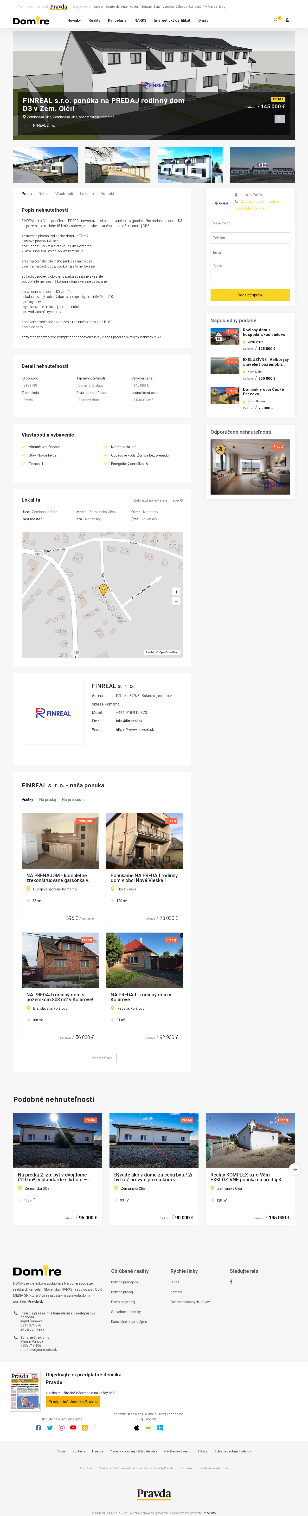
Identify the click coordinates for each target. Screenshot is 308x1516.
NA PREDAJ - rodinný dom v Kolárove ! (141, 997)
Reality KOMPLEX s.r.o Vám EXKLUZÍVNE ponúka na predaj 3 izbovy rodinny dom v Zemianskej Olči (247, 1177)
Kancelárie (117, 20)
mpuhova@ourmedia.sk (38, 1350)
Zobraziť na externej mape (156, 500)
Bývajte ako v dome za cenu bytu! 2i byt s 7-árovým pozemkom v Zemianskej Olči (153, 1177)
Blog (222, 6)
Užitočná (195, 6)
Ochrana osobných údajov (190, 1302)
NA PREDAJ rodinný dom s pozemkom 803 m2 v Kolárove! (59, 997)
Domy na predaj (123, 1302)
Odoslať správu (250, 295)
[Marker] (98, 584)
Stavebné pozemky (126, 1312)
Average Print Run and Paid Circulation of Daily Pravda (136, 1468)
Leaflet (150, 652)
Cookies (186, 1468)
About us (86, 1468)
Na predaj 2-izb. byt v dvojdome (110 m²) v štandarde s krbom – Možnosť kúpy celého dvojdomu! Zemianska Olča (53, 1177)
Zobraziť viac (102, 1058)
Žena (157, 6)
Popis (27, 193)
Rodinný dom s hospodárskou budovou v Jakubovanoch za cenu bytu (266, 337)
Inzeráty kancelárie (250, 208)
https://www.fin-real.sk (135, 729)
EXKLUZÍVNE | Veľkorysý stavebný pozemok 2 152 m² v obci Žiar (266, 364)
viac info (210, 1513)
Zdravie (146, 6)
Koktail (134, 6)
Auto (124, 6)
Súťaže (202, 1451)
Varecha (168, 6)
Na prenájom (73, 799)
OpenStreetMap (169, 652)
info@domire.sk (32, 1329)
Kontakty (79, 1451)
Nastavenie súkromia (214, 1468)
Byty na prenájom (124, 1282)
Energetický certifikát (172, 20)
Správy (98, 6)
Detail (43, 193)
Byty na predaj (122, 1292)
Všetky (27, 799)
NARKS (140, 20)
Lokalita (87, 193)
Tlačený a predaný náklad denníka (133, 1451)
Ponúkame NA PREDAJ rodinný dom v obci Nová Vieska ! (144, 878)
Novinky (74, 20)
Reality (94, 20)
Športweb (112, 6)
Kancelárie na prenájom (129, 1322)
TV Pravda (210, 6)
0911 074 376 (30, 1325)
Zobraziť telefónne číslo (260, 201)
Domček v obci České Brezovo (263, 391)
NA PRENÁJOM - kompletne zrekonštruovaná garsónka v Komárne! (57, 878)
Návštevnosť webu (177, 1451)
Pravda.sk (35, 1301)
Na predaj (47, 799)
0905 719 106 (30, 1345)
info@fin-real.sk (129, 721)
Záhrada (181, 6)
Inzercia (97, 1451)
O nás (203, 20)
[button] (176, 601)
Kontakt (107, 193)
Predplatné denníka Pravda (73, 1401)
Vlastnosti (64, 193)
